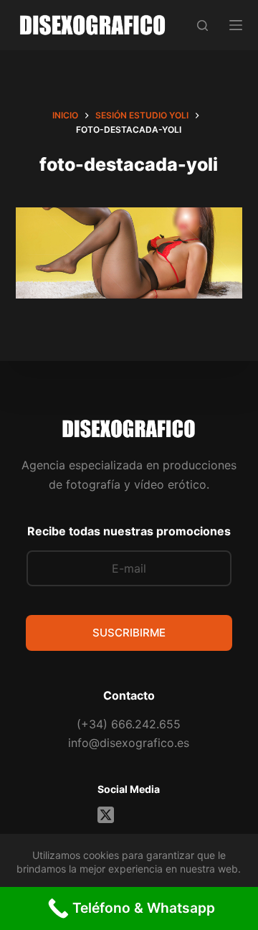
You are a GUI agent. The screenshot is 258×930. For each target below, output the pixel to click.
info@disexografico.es (128, 743)
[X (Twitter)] (105, 815)
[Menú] (235, 25)
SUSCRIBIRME (129, 632)
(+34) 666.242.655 (129, 724)
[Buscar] (202, 25)
